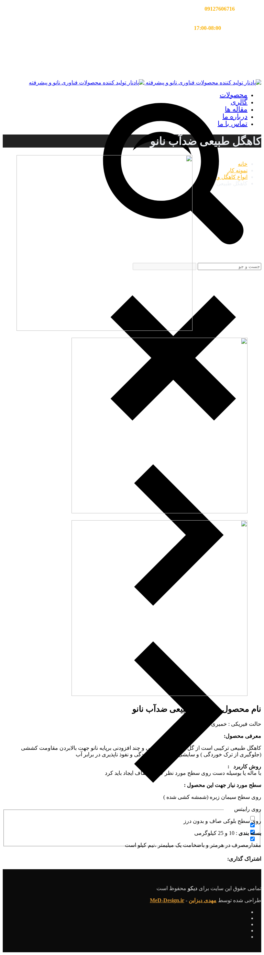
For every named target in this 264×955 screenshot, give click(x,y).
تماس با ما (233, 123)
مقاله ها (236, 109)
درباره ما (235, 116)
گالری (239, 102)
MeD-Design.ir (167, 900)
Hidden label (234, 825)
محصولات (234, 94)
